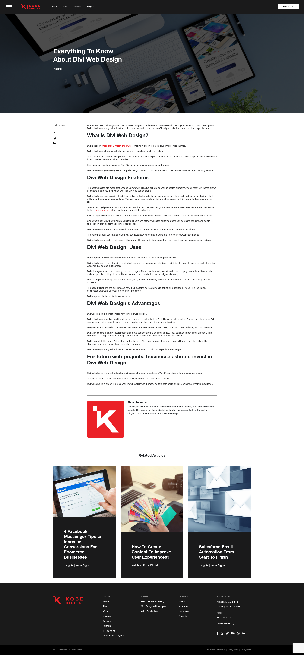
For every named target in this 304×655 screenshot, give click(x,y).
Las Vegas (184, 611)
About (54, 7)
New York (183, 606)
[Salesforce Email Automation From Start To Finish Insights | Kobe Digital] (219, 503)
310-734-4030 (224, 617)
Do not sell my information (215, 650)
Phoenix (183, 616)
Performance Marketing (152, 601)
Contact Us (288, 6)
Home (106, 601)
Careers (107, 621)
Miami (182, 601)
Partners (107, 625)
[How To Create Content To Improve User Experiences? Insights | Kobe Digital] (152, 503)
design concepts (103, 210)
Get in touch (224, 623)
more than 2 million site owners (117, 145)
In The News (109, 630)
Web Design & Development (155, 606)
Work (65, 7)
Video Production (149, 611)
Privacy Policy (246, 650)
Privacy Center (233, 650)
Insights (90, 7)
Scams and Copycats (113, 635)
